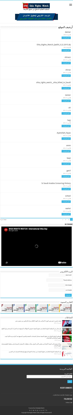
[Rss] (46, 410)
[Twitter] (43, 410)
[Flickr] (39, 410)
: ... (71, 392)
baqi (69, 158)
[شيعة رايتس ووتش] (36, 6)
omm (68, 145)
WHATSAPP (69, 275)
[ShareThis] (35, 410)
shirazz (68, 57)
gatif (69, 171)
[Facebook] (45, 410)
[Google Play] (30, 410)
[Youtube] (37, 410)
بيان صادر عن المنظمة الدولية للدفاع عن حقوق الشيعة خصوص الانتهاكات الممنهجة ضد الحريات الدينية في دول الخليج (31, 328)
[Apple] (33, 410)
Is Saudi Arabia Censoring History (56, 183)
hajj (69, 120)
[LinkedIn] (41, 410)
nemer (68, 95)
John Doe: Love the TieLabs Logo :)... (62, 395)
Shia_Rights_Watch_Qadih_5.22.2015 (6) (54, 44)
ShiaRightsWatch (39, 408)
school (68, 196)
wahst (68, 208)
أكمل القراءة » (66, 37)
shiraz (68, 70)
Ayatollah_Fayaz (64, 133)
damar (68, 32)
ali (70, 107)
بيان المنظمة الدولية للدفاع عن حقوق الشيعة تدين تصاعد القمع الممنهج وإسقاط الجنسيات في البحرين (35, 351)
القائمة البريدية (68, 373)
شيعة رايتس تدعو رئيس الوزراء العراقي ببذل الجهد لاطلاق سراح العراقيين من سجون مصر (38, 321)
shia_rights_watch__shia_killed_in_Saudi (53, 82)
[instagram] (32, 410)
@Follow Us (68, 399)
